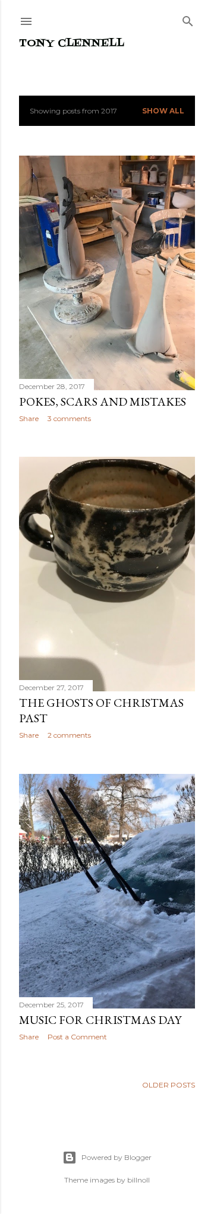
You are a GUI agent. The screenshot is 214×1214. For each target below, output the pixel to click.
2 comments (69, 735)
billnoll (138, 1179)
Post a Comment (77, 1036)
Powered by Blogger (116, 1157)
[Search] (188, 18)
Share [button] (29, 418)
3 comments (69, 418)
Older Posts (168, 1084)
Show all (163, 110)
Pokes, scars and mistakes (102, 401)
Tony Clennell (71, 44)
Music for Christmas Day (100, 1020)
